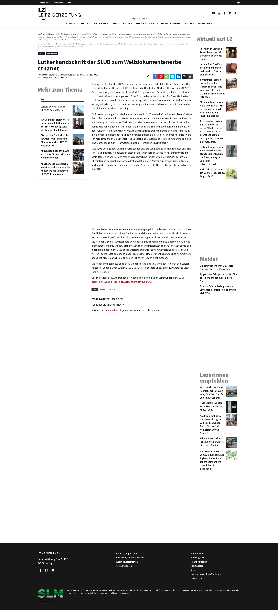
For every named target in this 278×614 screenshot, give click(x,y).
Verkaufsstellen (124, 565)
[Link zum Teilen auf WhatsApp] (166, 76)
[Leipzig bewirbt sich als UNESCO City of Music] (78, 110)
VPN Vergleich (197, 557)
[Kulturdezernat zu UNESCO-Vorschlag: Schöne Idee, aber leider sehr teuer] (78, 155)
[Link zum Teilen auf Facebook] (155, 76)
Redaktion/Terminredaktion (130, 557)
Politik (85, 23)
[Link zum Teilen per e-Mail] (184, 76)
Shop (69, 2)
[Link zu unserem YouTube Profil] (213, 13)
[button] (89, 23)
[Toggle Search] (236, 13)
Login (238, 2)
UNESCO (111, 289)
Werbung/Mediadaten (127, 561)
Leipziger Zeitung (45, 2)
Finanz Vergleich (199, 561)
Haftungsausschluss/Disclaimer (206, 574)
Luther (102, 289)
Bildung (140, 23)
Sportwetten (197, 565)
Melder (188, 23)
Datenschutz (197, 578)
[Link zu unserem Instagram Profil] (219, 13)
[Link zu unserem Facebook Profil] (224, 13)
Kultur (126, 23)
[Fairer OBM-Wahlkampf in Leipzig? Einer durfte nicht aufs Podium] (231, 442)
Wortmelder (52, 53)
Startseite (72, 23)
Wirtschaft (100, 23)
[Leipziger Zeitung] (59, 13)
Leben (114, 23)
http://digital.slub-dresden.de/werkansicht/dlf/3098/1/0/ (122, 281)
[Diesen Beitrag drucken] (190, 76)
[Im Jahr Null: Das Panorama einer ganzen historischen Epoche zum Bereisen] (231, 69)
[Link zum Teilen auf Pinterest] (161, 76)
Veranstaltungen (170, 23)
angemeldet (110, 310)
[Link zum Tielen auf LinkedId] (178, 76)
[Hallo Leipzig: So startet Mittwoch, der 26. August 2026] (231, 407)
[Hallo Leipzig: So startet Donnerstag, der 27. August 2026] (231, 173)
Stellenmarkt (59, 2)
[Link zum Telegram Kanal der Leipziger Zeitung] (230, 13)
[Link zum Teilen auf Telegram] (172, 76)
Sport (152, 23)
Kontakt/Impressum (126, 553)
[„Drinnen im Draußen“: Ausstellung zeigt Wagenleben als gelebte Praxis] (231, 54)
